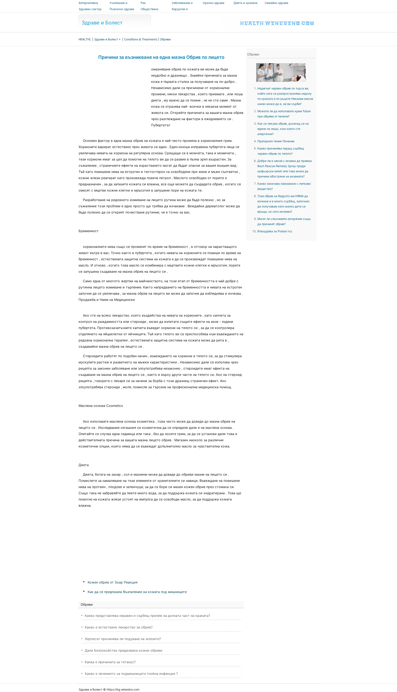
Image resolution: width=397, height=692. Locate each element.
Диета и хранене (245, 3)
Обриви (165, 39)
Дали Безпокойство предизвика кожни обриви (123, 650)
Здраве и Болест (102, 23)
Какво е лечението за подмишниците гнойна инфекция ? (131, 674)
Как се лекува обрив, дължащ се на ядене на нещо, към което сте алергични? (283, 129)
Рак (143, 3)
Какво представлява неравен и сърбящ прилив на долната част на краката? (147, 616)
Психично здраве (122, 9)
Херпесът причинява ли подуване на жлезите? (123, 639)
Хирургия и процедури (180, 12)
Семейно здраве (276, 3)
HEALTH (84, 39)
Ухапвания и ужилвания (118, 5)
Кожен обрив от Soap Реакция (113, 582)
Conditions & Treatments (140, 39)
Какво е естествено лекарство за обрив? (119, 627)
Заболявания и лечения (182, 5)
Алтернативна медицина (88, 5)
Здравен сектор (90, 9)
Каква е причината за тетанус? (110, 662)
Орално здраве (213, 3)
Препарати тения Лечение (275, 141)
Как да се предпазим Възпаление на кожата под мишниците (137, 592)
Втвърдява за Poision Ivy (274, 231)
